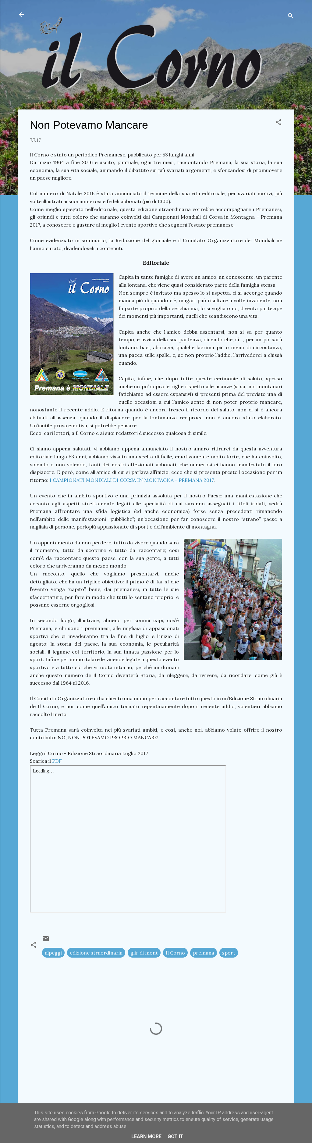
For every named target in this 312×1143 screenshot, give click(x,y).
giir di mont (144, 953)
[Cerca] (290, 16)
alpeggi (53, 953)
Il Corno (175, 953)
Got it (175, 1136)
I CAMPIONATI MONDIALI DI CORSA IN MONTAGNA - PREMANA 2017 (132, 480)
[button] (278, 123)
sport (228, 953)
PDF (57, 761)
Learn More (146, 1136)
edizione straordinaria (96, 953)
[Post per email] (45, 940)
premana (203, 953)
